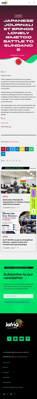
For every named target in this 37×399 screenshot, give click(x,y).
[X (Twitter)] (7, 394)
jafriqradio (14, 142)
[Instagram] (11, 394)
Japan (18, 16)
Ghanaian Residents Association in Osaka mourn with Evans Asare (16, 202)
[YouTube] (4, 394)
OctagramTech (21, 357)
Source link (4, 123)
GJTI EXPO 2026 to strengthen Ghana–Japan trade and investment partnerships (18, 242)
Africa (5, 196)
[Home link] (6, 2)
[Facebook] (14, 394)
